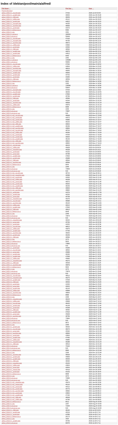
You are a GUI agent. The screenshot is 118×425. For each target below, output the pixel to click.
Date (90, 8)
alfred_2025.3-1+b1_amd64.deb (12, 186)
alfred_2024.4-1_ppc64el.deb (11, 333)
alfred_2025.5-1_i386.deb (10, 98)
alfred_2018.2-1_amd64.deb (11, 421)
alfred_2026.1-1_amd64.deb (11, 51)
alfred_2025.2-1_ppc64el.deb (11, 233)
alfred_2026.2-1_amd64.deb (11, 15)
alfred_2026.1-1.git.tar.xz (10, 60)
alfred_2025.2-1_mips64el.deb (12, 220)
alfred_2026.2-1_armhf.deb (10, 28)
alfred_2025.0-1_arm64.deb (11, 305)
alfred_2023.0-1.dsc (8, 376)
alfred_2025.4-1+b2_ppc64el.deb (13, 128)
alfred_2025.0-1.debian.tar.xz (11, 322)
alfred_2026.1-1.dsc (8, 58)
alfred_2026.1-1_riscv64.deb (11, 38)
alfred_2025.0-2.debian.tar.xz (11, 295)
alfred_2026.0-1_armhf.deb (10, 77)
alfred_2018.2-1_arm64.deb (11, 412)
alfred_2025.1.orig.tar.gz (10, 271)
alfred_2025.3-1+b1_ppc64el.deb (13, 190)
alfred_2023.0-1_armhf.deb (10, 371)
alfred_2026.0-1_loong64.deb (11, 70)
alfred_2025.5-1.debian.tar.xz (11, 107)
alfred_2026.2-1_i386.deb (10, 17)
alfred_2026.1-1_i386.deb (10, 49)
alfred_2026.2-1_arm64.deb (11, 21)
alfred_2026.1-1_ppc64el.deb (11, 43)
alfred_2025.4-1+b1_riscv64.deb (12, 130)
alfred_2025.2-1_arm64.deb (11, 235)
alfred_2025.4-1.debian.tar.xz (11, 164)
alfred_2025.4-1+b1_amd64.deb (12, 139)
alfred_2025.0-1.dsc (8, 325)
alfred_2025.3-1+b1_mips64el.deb (13, 175)
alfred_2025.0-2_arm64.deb (11, 288)
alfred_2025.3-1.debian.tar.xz (11, 211)
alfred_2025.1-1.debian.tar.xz (11, 267)
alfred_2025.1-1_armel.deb (10, 252)
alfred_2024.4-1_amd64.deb (11, 337)
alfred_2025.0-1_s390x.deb (11, 301)
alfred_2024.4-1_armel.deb (10, 331)
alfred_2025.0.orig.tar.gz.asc (11, 320)
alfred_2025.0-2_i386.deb (10, 282)
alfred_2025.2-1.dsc (8, 239)
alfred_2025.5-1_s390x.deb (11, 105)
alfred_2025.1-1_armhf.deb (10, 248)
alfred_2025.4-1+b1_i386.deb (11, 141)
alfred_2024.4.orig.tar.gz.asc (11, 348)
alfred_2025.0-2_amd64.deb (11, 280)
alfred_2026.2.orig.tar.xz (9, 36)
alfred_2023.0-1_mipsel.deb (11, 369)
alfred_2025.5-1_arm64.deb (11, 96)
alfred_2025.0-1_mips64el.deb (12, 299)
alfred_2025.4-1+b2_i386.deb (11, 124)
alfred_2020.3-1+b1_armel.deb (12, 387)
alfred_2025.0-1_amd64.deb (11, 312)
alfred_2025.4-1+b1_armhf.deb (12, 134)
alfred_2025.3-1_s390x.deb (11, 205)
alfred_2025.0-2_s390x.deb (11, 290)
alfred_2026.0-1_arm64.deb (11, 75)
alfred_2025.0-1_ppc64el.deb (11, 316)
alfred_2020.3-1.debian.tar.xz (11, 401)
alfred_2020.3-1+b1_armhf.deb (12, 393)
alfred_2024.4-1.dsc (8, 352)
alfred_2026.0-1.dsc (8, 83)
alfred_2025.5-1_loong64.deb (11, 90)
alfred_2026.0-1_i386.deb (10, 79)
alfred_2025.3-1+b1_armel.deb (12, 181)
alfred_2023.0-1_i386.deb (10, 361)
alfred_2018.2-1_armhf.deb (10, 414)
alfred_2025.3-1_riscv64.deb (11, 201)
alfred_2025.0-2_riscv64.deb (11, 275)
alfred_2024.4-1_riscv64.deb (11, 329)
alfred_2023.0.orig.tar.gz (10, 378)
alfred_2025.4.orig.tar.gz (10, 169)
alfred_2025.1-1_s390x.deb (11, 258)
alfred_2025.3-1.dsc (8, 213)
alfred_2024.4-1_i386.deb (10, 344)
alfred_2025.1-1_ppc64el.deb (11, 265)
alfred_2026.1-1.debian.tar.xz (11, 55)
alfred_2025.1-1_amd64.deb (11, 256)
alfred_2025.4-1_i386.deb (10, 160)
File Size (68, 8)
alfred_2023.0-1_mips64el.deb (12, 363)
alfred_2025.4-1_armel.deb (10, 154)
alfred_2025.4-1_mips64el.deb (12, 149)
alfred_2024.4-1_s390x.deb (11, 340)
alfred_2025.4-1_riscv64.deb (11, 145)
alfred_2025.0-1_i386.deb (10, 310)
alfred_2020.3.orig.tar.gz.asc (11, 408)
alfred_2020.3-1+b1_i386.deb (11, 397)
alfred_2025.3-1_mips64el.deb (12, 199)
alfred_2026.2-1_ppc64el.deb (11, 26)
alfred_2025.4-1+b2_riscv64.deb (12, 115)
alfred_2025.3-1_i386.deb (10, 209)
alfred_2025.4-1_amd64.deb (11, 156)
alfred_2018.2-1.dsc (8, 418)
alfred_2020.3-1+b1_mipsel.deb (12, 384)
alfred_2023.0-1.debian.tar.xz (11, 374)
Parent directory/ (7, 11)
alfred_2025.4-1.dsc (8, 166)
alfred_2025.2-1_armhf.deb (10, 224)
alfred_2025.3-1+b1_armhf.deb (12, 177)
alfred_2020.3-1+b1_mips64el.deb (13, 382)
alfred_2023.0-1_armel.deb (10, 367)
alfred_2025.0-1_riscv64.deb (11, 303)
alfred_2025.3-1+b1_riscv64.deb (12, 173)
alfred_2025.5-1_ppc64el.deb (11, 102)
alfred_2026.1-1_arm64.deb (11, 53)
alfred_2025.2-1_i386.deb (10, 237)
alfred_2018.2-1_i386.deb (10, 410)
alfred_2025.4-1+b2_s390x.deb (12, 122)
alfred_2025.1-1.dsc (8, 269)
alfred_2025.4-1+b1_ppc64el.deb (13, 143)
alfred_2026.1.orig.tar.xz (9, 62)
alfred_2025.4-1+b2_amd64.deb (12, 126)
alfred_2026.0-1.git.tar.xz (10, 85)
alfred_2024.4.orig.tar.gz (10, 346)
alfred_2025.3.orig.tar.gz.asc (11, 218)
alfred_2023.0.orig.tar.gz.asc (11, 380)
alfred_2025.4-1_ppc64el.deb (11, 162)
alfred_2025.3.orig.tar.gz (10, 216)
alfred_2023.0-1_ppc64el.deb (11, 354)
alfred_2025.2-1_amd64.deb (11, 231)
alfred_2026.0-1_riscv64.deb (11, 64)
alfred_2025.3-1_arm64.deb (11, 194)
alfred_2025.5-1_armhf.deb (10, 100)
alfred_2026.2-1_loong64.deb (11, 23)
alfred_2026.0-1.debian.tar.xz (11, 81)
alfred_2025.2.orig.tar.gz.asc (11, 245)
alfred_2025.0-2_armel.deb (10, 286)
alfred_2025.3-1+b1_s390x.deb (12, 179)
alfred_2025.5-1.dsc (8, 109)
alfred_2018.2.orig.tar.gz (10, 423)
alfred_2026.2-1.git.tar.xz (10, 34)
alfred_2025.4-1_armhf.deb (10, 152)
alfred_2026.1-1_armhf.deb (10, 47)
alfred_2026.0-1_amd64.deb (11, 73)
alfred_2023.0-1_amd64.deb (11, 359)
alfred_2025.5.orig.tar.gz (10, 111)
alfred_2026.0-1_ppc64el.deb (11, 68)
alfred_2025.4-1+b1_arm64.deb (12, 137)
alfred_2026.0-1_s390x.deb (11, 66)
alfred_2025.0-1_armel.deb (10, 314)
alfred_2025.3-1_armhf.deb (10, 192)
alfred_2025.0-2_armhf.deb (10, 284)
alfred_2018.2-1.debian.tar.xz (11, 416)
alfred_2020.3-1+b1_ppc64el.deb (13, 391)
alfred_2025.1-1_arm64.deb (11, 254)
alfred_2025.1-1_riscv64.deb (11, 250)
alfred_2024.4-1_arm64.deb (11, 327)
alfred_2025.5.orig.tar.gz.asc (11, 113)
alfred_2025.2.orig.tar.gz (10, 243)
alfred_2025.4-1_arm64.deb (11, 158)
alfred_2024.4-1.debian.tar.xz (11, 350)
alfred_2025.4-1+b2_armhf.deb (12, 117)
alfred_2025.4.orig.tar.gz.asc (11, 171)
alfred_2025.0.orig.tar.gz (10, 318)
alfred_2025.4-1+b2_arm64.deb (12, 119)
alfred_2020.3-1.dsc (8, 404)
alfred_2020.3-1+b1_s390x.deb (12, 399)
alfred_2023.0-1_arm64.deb (11, 357)
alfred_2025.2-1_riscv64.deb (11, 226)
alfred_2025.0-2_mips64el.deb (12, 278)
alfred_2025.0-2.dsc (8, 297)
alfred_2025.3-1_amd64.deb (11, 207)
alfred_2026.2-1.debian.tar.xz (11, 30)
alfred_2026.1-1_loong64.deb (11, 40)
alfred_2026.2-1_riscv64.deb (11, 13)
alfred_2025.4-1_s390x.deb (11, 147)
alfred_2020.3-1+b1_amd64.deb (12, 395)
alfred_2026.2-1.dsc (8, 32)
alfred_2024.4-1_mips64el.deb (12, 342)
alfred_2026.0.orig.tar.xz (9, 87)
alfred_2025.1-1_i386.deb (10, 263)
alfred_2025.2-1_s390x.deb (11, 228)
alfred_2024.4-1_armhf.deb (10, 335)
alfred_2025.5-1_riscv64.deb (11, 92)
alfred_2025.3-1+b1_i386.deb (11, 188)
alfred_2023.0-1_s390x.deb (11, 365)
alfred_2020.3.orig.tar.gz (10, 406)
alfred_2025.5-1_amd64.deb (11, 94)
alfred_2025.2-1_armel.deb (10, 222)
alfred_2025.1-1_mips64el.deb (12, 261)
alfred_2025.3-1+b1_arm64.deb (12, 184)
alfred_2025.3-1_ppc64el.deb (11, 203)
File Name (5, 8)
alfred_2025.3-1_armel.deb (10, 196)
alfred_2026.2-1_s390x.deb (11, 19)
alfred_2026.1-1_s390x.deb (11, 45)
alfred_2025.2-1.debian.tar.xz (11, 241)
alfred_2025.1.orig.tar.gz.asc (11, 273)
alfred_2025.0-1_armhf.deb (10, 307)
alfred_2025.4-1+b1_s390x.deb (12, 132)
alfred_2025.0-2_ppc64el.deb (11, 292)
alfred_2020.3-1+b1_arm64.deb (12, 389)
